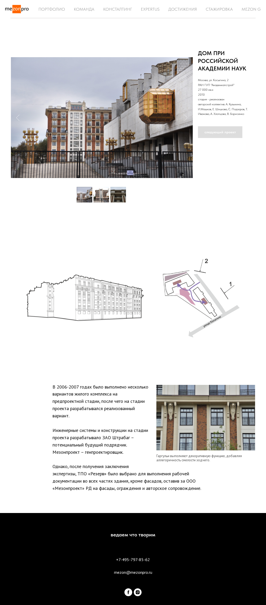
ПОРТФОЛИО (51, 9)
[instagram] (138, 592)
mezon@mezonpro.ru (133, 572)
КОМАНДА (84, 9)
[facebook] (128, 592)
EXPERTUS (150, 9)
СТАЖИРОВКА (219, 9)
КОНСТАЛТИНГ (117, 9)
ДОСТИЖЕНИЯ (182, 9)
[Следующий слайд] (186, 117)
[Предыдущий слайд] (17, 117)
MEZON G (251, 9)
